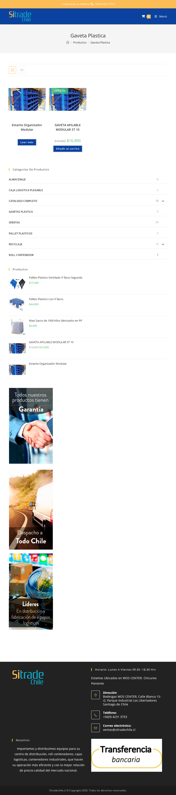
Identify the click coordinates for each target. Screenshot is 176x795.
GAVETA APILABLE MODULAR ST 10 (68, 127)
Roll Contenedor (21, 255)
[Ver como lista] (22, 70)
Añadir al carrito (67, 148)
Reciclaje (15, 244)
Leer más (26, 142)
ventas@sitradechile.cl (119, 730)
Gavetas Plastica (21, 212)
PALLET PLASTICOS (20, 233)
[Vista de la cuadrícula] (12, 70)
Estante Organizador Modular (27, 127)
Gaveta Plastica (100, 42)
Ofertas (14, 222)
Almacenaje (17, 179)
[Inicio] (67, 42)
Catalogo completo (23, 201)
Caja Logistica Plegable (26, 190)
